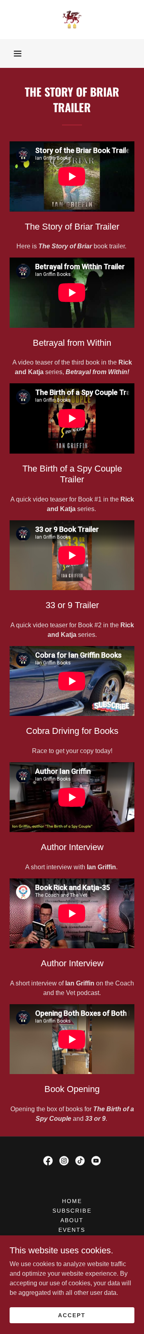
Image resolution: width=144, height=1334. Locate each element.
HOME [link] (72, 1201)
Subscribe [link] (71, 1210)
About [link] (72, 1220)
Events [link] (71, 1230)
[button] (18, 53)
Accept (72, 1315)
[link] (72, 20)
